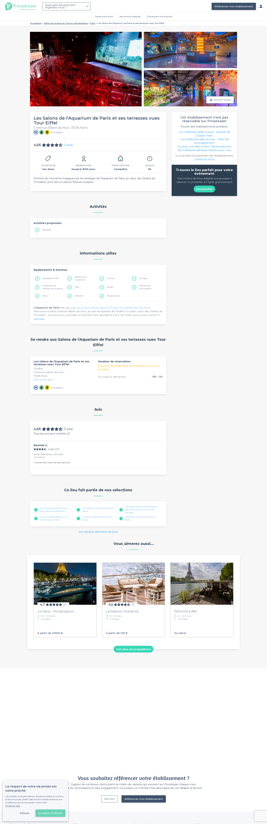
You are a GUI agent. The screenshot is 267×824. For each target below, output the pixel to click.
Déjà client (109, 798)
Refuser (24, 813)
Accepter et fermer (50, 813)
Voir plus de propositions (133, 649)
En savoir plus (12, 805)
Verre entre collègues (130, 16)
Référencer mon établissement (234, 6)
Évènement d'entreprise (159, 16)
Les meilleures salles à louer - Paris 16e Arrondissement (54, 509)
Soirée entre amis (104, 16)
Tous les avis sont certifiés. (50, 433)
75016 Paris (40, 375)
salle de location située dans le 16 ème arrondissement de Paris (110, 307)
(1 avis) (68, 145)
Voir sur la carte (43, 379)
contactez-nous (204, 159)
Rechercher (204, 189)
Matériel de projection (80, 278)
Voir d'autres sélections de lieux (98, 531)
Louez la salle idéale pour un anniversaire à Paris (54, 518)
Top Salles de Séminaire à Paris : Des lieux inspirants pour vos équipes (141, 509)
